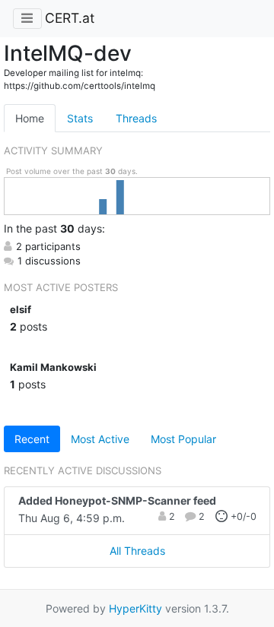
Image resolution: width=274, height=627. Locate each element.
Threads (136, 118)
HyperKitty (135, 608)
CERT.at (69, 18)
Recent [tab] (31, 438)
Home (29, 118)
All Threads (137, 550)
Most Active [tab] (100, 438)
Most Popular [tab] (183, 438)
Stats (80, 118)
